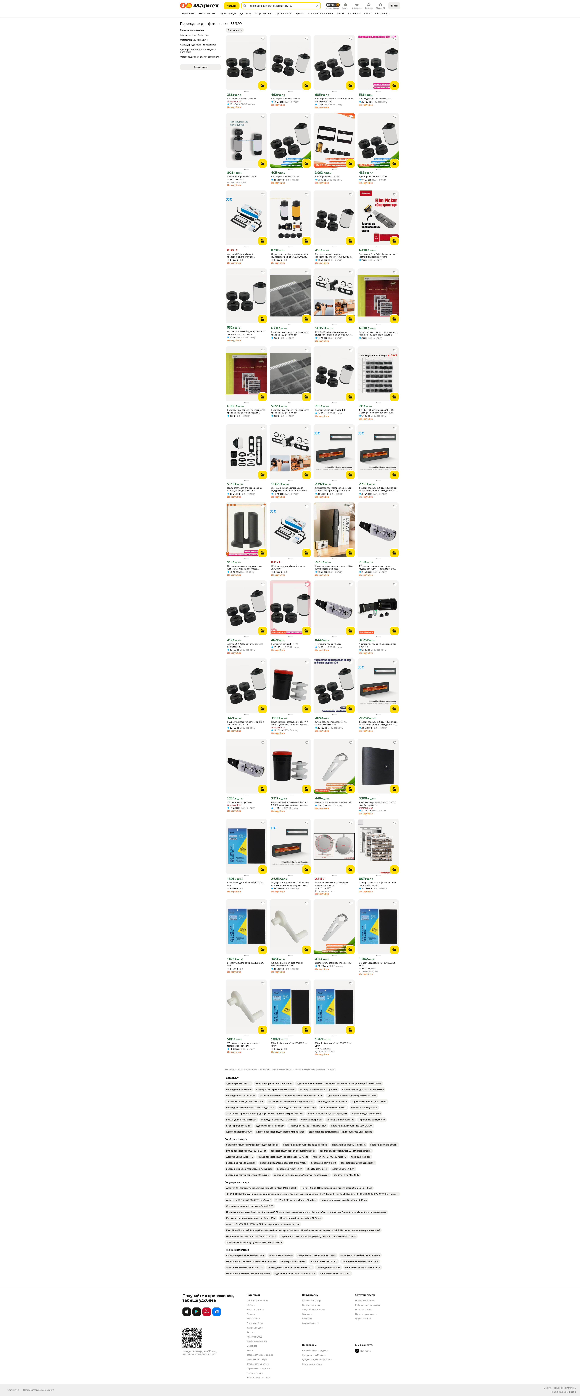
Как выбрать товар (311, 1300)
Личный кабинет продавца (315, 1350)
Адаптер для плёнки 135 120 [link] (285, 176)
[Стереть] (317, 6)
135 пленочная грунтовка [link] (239, 802)
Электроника (253, 1318)
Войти (394, 5)
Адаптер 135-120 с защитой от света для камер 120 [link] (245, 645)
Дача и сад (252, 1346)
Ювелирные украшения (258, 1377)
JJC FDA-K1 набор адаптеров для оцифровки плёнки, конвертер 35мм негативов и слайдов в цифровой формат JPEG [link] (333, 333)
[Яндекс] (572, 1392)
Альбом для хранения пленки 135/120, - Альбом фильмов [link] (377, 803)
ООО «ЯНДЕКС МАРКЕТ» (564, 1388)
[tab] (188, 14)
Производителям (363, 1309)
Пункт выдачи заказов (366, 1314)
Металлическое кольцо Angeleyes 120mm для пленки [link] (331, 884)
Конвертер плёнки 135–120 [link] (284, 644)
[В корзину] (262, 85)
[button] (235, 30)
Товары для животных (258, 1364)
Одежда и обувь (255, 1323)
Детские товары (255, 1373)
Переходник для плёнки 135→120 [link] (375, 98)
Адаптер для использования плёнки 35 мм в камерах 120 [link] (334, 100)
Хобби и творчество (257, 1341)
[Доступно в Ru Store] (216, 1315)
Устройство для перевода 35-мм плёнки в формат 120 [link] (331, 723)
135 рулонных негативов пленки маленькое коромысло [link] (287, 964)
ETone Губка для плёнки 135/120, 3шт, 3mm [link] (377, 964)
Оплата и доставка (311, 1305)
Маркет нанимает (364, 1318)
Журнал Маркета (310, 1323)
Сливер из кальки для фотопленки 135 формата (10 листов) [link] (377, 884)
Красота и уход (254, 1337)
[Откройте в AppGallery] (206, 1315)
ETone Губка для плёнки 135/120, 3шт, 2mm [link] (333, 1044)
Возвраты (307, 1318)
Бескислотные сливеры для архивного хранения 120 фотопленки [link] (290, 333)
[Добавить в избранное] (263, 39)
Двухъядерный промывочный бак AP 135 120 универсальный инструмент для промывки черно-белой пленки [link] (289, 723)
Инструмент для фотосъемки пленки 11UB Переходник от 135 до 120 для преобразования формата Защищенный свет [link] (289, 255)
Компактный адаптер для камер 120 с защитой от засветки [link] (245, 723)
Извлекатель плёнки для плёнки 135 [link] (333, 802)
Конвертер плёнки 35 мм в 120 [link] (330, 410)
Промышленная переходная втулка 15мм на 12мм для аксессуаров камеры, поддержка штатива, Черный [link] (245, 567)
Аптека (250, 1332)
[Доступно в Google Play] (196, 1315)
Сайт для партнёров (312, 1364)
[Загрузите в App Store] (186, 1315)
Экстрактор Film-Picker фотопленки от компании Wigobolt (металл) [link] (377, 255)
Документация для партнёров (317, 1359)
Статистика (13, 1390)
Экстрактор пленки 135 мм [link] (328, 644)
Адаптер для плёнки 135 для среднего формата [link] (377, 645)
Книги (250, 1350)
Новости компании (364, 1300)
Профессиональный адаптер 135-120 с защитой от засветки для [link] (246, 332)
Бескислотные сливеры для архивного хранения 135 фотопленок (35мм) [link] (378, 333)
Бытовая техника (255, 1309)
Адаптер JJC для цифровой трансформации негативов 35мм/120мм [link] (240, 255)
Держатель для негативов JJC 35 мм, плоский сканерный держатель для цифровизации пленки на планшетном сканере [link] (334, 489)
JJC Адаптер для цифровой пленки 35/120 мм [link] (288, 567)
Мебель (251, 1305)
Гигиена (251, 1314)
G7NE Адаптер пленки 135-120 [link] (242, 176)
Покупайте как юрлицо (313, 1309)
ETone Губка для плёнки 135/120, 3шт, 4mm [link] (245, 884)
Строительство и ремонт (259, 1368)
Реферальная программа (367, 1305)
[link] (238, 1083)
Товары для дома (255, 1328)
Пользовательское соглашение (38, 1390)
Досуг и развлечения (257, 1300)
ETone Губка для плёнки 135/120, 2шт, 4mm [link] (289, 1044)
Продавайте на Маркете (314, 1355)
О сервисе (307, 1314)
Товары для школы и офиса (260, 1355)
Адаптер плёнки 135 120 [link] (327, 176)
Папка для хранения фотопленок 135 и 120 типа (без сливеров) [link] (334, 567)
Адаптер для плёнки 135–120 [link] (241, 98)
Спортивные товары (257, 1359)
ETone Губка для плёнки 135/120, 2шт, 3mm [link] (245, 964)
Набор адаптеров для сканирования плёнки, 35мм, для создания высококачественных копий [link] (244, 489)
